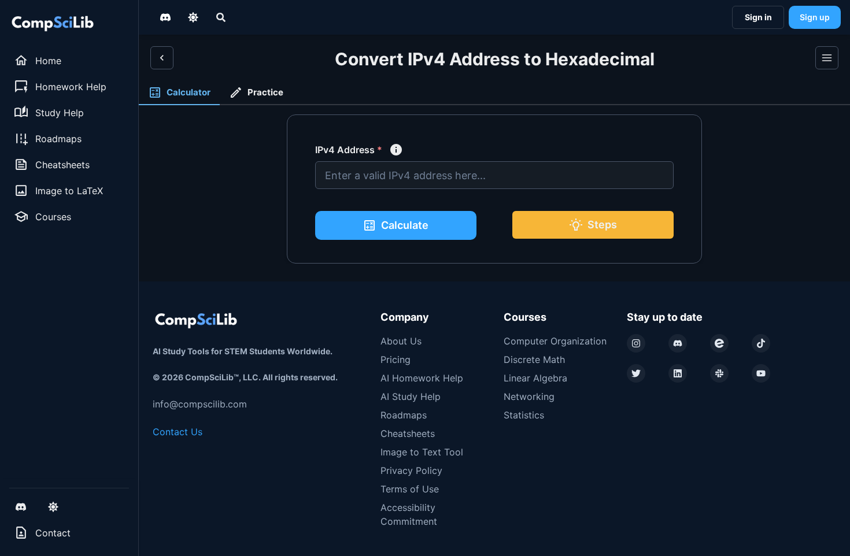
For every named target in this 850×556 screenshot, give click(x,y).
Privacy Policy (411, 470)
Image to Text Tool (421, 452)
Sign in (758, 17)
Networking (529, 396)
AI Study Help (410, 396)
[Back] (161, 57)
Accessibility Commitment (408, 514)
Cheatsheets (407, 433)
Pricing (395, 359)
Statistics (524, 415)
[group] (69, 60)
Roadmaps (403, 415)
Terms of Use (409, 489)
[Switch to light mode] (53, 506)
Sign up (815, 17)
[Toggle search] (220, 17)
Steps (602, 224)
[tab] (179, 93)
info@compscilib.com (200, 404)
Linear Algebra (535, 378)
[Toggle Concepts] (826, 57)
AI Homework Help (421, 378)
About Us (401, 341)
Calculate (404, 225)
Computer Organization (555, 341)
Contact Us (177, 432)
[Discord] (20, 506)
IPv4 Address (348, 149)
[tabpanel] (494, 193)
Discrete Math (534, 359)
